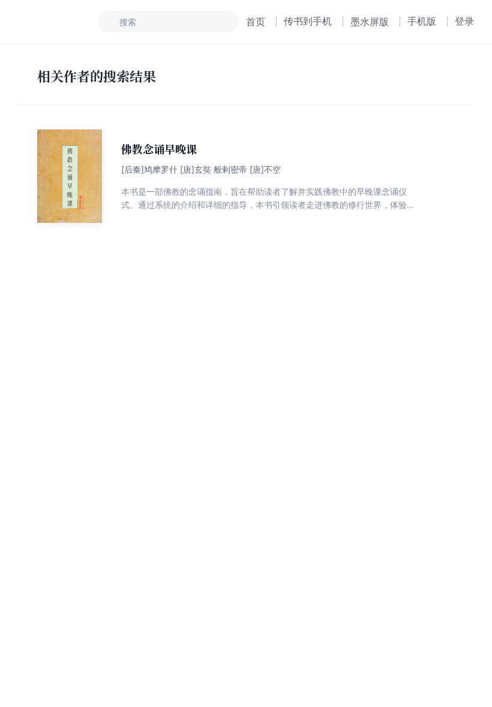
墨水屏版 (369, 22)
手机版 (421, 21)
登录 (464, 21)
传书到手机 (308, 21)
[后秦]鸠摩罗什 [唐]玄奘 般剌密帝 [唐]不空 (201, 169)
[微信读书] (58, 21)
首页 (255, 22)
